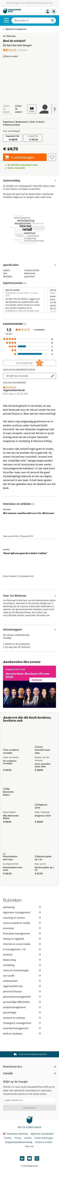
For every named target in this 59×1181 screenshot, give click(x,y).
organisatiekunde (13, 986)
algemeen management (16, 912)
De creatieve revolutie (9, 762)
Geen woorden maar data (42, 765)
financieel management (16, 933)
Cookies (28, 1138)
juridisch (8, 954)
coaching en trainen (14, 917)
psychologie (9, 1012)
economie (8, 928)
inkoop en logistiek (13, 938)
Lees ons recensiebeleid (14, 382)
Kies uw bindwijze (11, 131)
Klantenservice (12, 1066)
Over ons (29, 1146)
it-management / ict (14, 949)
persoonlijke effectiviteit (16, 1002)
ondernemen (10, 981)
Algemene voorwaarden (42, 1134)
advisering (9, 907)
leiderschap (9, 959)
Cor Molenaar (9, 36)
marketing (9, 965)
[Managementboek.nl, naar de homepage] (12, 13)
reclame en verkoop (14, 1017)
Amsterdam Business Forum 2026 (27, 675)
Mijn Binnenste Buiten (11, 817)
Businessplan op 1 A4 (44, 868)
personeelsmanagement (17, 996)
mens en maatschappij (15, 970)
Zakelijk (8, 1073)
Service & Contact (43, 1142)
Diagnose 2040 (43, 815)
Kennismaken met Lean (12, 868)
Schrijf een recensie (17, 375)
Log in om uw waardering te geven (19, 369)
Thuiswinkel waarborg (17, 1134)
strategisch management (17, 1023)
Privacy (17, 1138)
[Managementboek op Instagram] (37, 1158)
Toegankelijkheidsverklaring (18, 1142)
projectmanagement (14, 1007)
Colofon (8, 1138)
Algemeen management (16, 29)
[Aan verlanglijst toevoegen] (52, 157)
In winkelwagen (22, 157)
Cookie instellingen (43, 1138)
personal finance (12, 991)
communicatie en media (16, 923)
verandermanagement (15, 1028)
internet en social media (16, 944)
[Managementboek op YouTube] (29, 1158)
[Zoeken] (52, 20)
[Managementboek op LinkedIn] (22, 1158)
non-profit (8, 975)
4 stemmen (22, 50)
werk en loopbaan (13, 1033)
